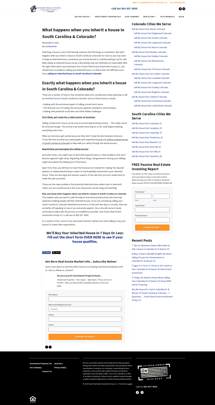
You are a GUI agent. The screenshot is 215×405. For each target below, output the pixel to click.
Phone (51, 315)
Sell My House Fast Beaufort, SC (146, 142)
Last (154, 200)
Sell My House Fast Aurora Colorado (150, 47)
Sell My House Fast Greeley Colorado (151, 87)
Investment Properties (108, 16)
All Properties (177, 2)
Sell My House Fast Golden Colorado (151, 56)
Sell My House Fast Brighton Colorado (151, 92)
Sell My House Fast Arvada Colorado (150, 38)
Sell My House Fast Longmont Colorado (152, 82)
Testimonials (167, 16)
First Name (53, 294)
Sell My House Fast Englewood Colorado (153, 33)
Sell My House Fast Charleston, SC (147, 137)
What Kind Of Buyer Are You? (61, 304)
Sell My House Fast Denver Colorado (148, 29)
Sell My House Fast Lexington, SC (147, 128)
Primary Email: (141, 215)
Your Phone (140, 205)
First (136, 200)
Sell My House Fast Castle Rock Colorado (153, 105)
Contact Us (47, 371)
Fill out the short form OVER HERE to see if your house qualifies (85, 239)
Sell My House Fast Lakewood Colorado (152, 42)
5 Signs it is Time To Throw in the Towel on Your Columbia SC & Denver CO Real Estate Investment (152, 269)
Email (51, 324)
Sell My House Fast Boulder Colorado (149, 52)
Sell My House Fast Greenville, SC (147, 132)
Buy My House (82, 16)
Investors (149, 16)
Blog (181, 16)
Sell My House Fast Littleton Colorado (149, 96)
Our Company (132, 16)
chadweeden (51, 46)
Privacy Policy (60, 367)
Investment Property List (41, 363)
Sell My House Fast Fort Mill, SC (146, 151)
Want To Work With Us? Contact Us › (150, 2)
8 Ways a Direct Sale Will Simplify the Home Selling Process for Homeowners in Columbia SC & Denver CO (152, 257)
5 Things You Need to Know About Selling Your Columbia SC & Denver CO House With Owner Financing (151, 281)
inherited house (52, 98)
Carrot (130, 384)
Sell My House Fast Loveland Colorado (151, 78)
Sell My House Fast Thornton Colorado (152, 69)
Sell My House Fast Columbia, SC (147, 123)
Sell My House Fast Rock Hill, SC (146, 147)
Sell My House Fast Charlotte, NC (147, 156)
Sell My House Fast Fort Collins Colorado (150, 73)
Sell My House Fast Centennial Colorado (152, 101)
